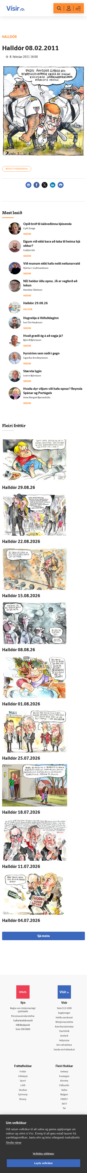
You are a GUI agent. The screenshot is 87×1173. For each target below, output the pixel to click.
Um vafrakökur (64, 1045)
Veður (64, 1090)
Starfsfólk (64, 1031)
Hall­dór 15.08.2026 (21, 596)
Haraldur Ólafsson (32, 290)
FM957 (64, 1099)
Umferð (64, 1036)
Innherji (64, 1072)
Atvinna (64, 1081)
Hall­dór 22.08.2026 (21, 542)
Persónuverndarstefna (22, 1016)
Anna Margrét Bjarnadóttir (36, 398)
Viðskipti (23, 1076)
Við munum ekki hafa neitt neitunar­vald (51, 263)
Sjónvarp (23, 1095)
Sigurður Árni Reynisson (35, 358)
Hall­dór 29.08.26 (35, 303)
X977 (64, 1104)
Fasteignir (64, 1076)
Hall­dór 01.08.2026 (21, 704)
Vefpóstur (64, 1041)
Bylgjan (64, 1095)
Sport (23, 1081)
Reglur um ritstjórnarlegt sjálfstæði (22, 1010)
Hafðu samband (64, 1018)
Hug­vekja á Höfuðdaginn (41, 318)
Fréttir (23, 1072)
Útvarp (22, 1099)
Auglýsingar (64, 1013)
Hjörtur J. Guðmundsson (35, 268)
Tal (64, 1108)
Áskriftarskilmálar (64, 1027)
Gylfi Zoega (29, 229)
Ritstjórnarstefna (64, 1022)
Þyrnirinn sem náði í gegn (41, 353)
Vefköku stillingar (43, 1153)
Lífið (22, 1085)
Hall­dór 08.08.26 (18, 650)
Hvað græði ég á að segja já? (43, 336)
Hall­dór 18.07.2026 (21, 813)
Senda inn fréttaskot (64, 1050)
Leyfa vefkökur (43, 1163)
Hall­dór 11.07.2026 (21, 867)
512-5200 (67, 1008)
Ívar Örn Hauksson (32, 323)
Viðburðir (64, 1085)
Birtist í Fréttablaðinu (17, 169)
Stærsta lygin (32, 371)
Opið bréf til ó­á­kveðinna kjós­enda (47, 224)
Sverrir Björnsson (32, 376)
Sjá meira (43, 936)
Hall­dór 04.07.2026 (21, 921)
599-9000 (25, 1029)
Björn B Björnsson (32, 340)
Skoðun (23, 1090)
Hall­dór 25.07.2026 (21, 759)
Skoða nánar (13, 1142)
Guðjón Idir (29, 250)
